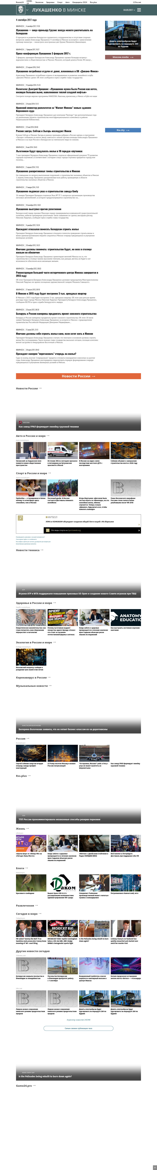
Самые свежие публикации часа (78, 1028)
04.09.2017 (128, 9)
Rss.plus (93, 2)
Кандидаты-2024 (80, 2)
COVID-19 (29, 2)
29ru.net (19, 989)
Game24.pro (24, 1085)
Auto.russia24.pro (22, 440)
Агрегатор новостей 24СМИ (78, 1020)
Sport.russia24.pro (22, 478)
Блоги (20, 868)
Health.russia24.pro (23, 607)
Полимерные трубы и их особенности (26, 539)
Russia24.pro (20, 743)
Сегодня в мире (27, 913)
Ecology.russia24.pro (23, 647)
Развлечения (25, 905)
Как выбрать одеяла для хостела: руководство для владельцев (33, 541)
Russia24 (20, 2)
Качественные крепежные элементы (26, 544)
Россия (20, 738)
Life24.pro (19, 833)
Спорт (59, 2)
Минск (20, 26)
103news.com (21, 956)
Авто (67, 2)
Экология (39, 2)
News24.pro (20, 873)
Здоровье (50, 2)
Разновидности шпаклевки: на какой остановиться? (30, 537)
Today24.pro (20, 918)
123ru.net (137, 2)
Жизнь (20, 828)
